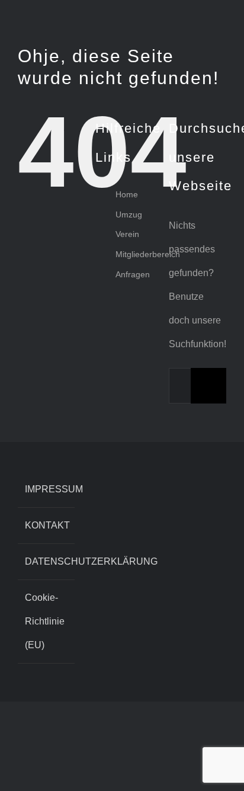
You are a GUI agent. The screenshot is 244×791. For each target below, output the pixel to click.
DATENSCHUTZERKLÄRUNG (47, 561)
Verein (127, 234)
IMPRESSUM (47, 489)
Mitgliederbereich (147, 254)
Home (126, 194)
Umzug (128, 214)
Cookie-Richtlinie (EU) (45, 621)
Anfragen (132, 274)
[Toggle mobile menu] (221, 18)
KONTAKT (47, 525)
